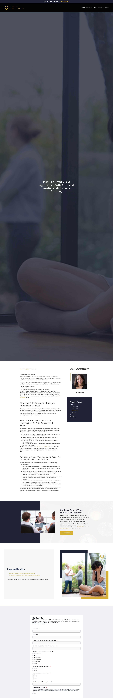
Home (21, 369)
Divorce (71, 414)
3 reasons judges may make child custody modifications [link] (22, 573)
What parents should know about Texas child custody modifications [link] (24, 575)
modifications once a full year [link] (42, 446)
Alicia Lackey (79, 392)
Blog (95, 7)
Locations (100, 7)
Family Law (89, 7)
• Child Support (74, 408)
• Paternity (73, 412)
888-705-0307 (64, 1)
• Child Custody (74, 406)
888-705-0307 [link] (80, 526)
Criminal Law (73, 416)
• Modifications (74, 410)
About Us (83, 7)
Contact (106, 7)
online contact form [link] (64, 528)
